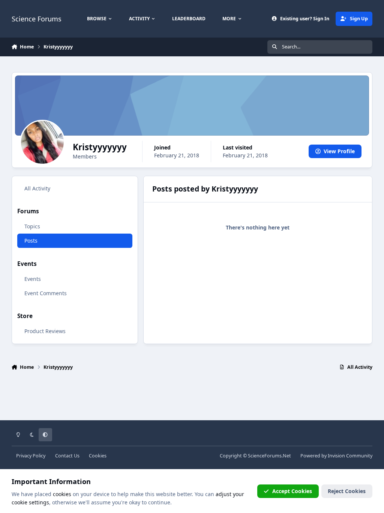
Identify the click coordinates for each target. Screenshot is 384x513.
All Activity (37, 188)
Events (32, 278)
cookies (62, 494)
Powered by (336, 456)
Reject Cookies (347, 491)
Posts (31, 240)
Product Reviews (45, 331)
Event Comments (45, 293)
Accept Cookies (292, 491)
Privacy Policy (30, 456)
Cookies (97, 456)
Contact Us (67, 456)
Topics (32, 226)
